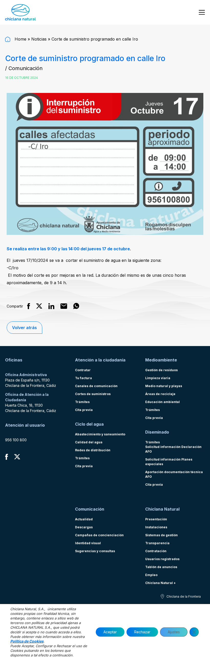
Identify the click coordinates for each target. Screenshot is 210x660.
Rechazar (142, 632)
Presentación (156, 519)
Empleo (151, 575)
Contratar (83, 370)
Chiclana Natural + (160, 583)
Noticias (39, 39)
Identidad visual (88, 543)
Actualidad (84, 519)
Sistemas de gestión (161, 535)
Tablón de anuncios (161, 567)
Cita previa (84, 410)
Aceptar (110, 632)
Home (19, 39)
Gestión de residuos (161, 370)
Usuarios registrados (162, 559)
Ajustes (174, 632)
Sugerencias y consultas (95, 551)
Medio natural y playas (163, 386)
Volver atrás (24, 327)
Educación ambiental (162, 402)
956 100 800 (16, 440)
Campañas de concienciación (99, 535)
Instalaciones (156, 527)
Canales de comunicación (96, 386)
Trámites (82, 402)
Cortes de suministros (93, 394)
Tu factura (83, 378)
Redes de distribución (92, 450)
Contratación (155, 551)
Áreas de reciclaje (160, 394)
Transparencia (157, 543)
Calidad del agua (88, 442)
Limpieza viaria (157, 378)
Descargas (84, 527)
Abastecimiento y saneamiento (100, 434)
